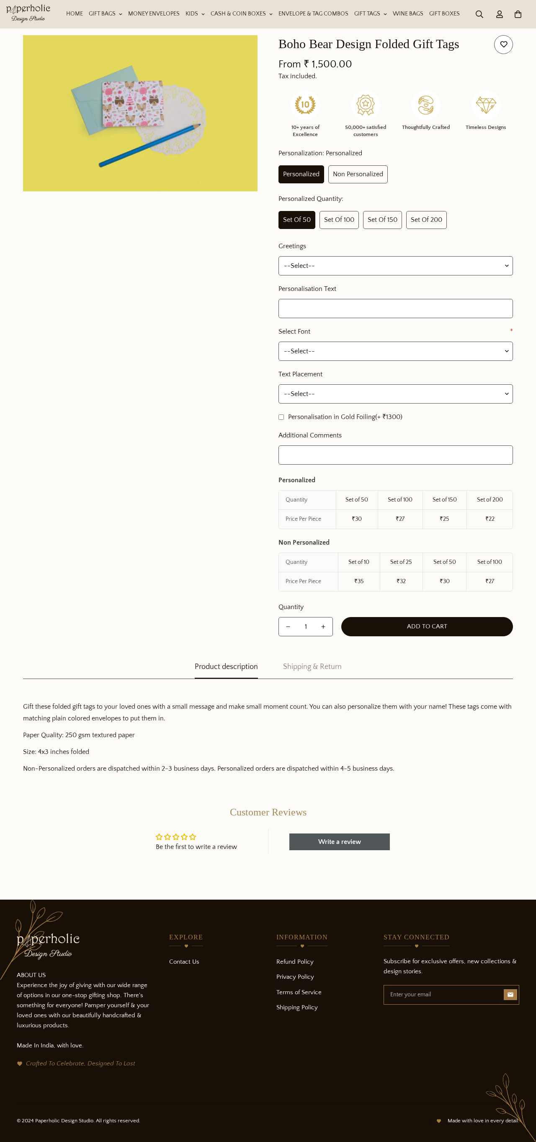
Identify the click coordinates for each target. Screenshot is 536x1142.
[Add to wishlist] (503, 44)
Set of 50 (297, 220)
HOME (74, 13)
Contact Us (184, 961)
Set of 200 (426, 220)
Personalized (301, 174)
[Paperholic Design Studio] (28, 14)
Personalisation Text (307, 289)
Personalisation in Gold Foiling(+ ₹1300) (345, 417)
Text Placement (300, 374)
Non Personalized (358, 174)
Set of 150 (382, 220)
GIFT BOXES (444, 13)
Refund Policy (295, 961)
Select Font (395, 331)
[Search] (479, 14)
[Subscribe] (510, 994)
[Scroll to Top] (519, 1096)
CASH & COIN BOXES (238, 13)
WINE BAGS (408, 13)
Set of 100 (339, 220)
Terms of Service (299, 992)
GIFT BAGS (102, 13)
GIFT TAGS (367, 13)
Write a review (339, 842)
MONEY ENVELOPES (154, 13)
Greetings (292, 246)
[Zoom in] (239, 53)
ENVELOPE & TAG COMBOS (313, 13)
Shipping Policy (297, 1007)
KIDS (192, 13)
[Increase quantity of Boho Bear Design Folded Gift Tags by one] (323, 626)
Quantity (291, 607)
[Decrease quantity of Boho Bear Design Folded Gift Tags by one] (288, 626)
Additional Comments (310, 435)
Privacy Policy (295, 976)
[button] (518, 14)
